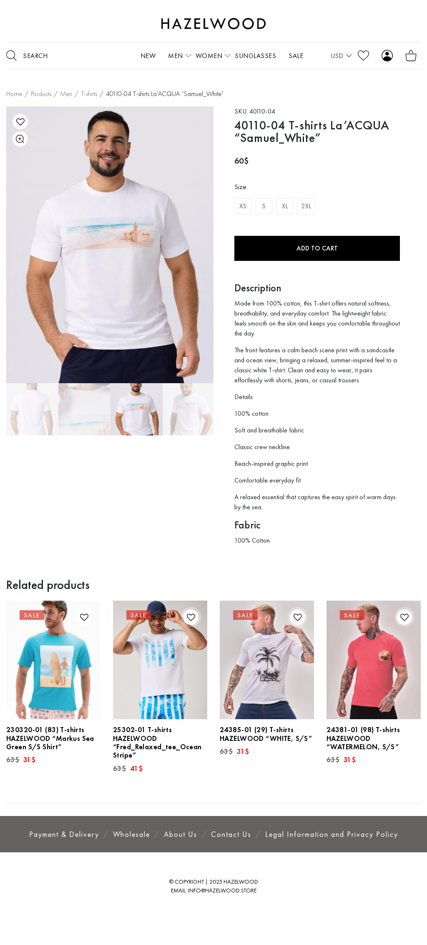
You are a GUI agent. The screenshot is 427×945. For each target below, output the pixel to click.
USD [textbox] (337, 55)
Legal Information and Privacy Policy (331, 834)
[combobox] (341, 56)
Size (240, 186)
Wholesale (131, 834)
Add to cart (317, 248)
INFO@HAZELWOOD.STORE (222, 890)
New (148, 55)
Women (209, 55)
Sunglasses (255, 55)
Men (175, 55)
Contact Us (231, 834)
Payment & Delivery (64, 834)
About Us (180, 834)
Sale (296, 55)
